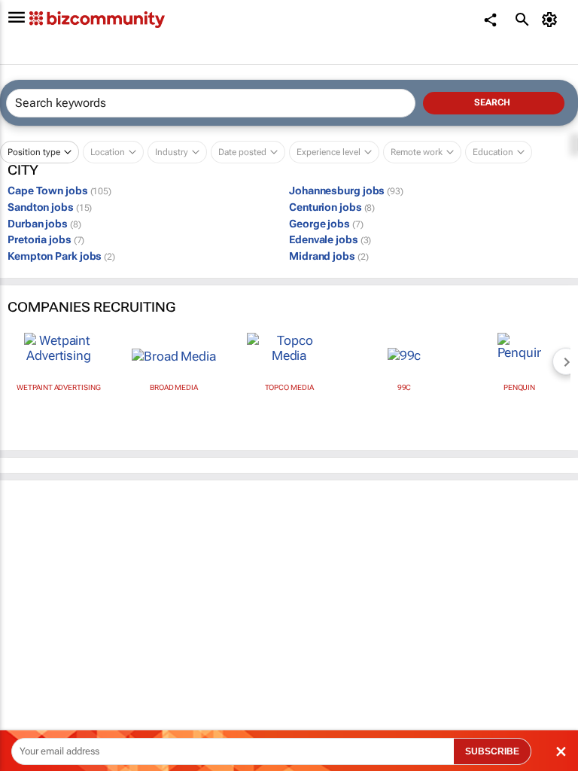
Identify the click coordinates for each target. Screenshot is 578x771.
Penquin (519, 387)
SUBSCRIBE (492, 751)
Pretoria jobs (46, 239)
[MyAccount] (552, 19)
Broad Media (174, 387)
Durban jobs (44, 224)
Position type (34, 152)
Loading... (28, 689)
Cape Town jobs (59, 190)
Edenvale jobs (330, 239)
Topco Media (289, 387)
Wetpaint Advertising (58, 387)
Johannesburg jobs (346, 190)
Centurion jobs (332, 207)
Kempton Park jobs (61, 256)
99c (404, 387)
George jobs (326, 224)
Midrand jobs (328, 256)
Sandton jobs (50, 207)
